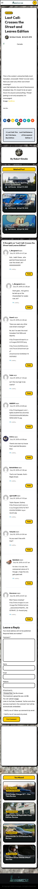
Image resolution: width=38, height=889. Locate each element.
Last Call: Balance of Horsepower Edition (25, 135)
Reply (29, 274)
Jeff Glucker (12, 187)
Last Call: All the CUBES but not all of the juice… (18, 226)
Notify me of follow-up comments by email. (20, 710)
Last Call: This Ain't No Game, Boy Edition (12, 135)
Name (5, 664)
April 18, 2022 (23, 229)
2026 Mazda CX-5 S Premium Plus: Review (19, 837)
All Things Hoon (12, 854)
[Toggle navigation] (2, 2)
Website (5, 682)
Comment (7, 637)
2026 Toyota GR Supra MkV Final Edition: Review (19, 816)
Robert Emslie (20, 158)
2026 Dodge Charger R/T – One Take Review (18, 795)
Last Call (9, 12)
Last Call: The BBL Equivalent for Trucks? (18, 205)
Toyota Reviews (12, 811)
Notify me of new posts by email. (16, 714)
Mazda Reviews (12, 832)
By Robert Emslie (15, 37)
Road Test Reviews (13, 790)
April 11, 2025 (23, 187)
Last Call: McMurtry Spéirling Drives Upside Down (16, 184)
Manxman (13, 593)
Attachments (7, 690)
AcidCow (11, 101)
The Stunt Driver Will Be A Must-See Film (18, 858)
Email (5, 673)
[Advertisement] (19, 746)
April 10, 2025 (23, 208)
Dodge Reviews (12, 788)
